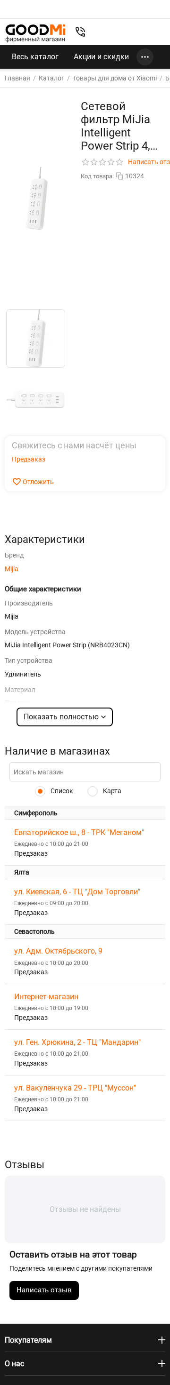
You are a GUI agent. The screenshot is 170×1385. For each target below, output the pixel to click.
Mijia (11, 569)
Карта (111, 791)
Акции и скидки (101, 56)
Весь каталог (35, 56)
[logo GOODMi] (35, 33)
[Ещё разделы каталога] (144, 56)
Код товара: (97, 176)
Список (61, 791)
